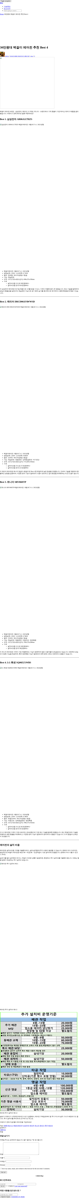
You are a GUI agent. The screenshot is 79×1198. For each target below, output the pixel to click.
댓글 (1, 1154)
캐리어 (50, 1126)
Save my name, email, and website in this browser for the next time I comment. (26, 1168)
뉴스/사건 (7, 8)
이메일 (2, 1161)
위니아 (37, 1126)
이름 (1, 1158)
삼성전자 (26, 1126)
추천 (46, 1126)
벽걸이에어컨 (18, 1126)
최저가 (42, 1126)
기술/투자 (7, 6)
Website (2, 1165)
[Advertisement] (39, 29)
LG (12, 1126)
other (31, 56)
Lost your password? (21, 1186)
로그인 (3, 1186)
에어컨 (32, 1126)
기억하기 (11, 1186)
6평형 (6, 1126)
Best (9, 1126)
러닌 (1, 3)
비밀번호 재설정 (5, 1197)
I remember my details (18, 1197)
